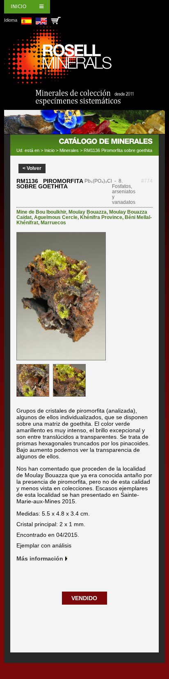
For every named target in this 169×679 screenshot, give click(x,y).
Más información (39, 558)
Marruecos (53, 223)
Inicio (18, 6)
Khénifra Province (101, 217)
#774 (147, 181)
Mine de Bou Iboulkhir (41, 212)
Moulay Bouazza (88, 212)
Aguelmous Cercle (56, 217)
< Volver (32, 168)
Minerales (69, 150)
